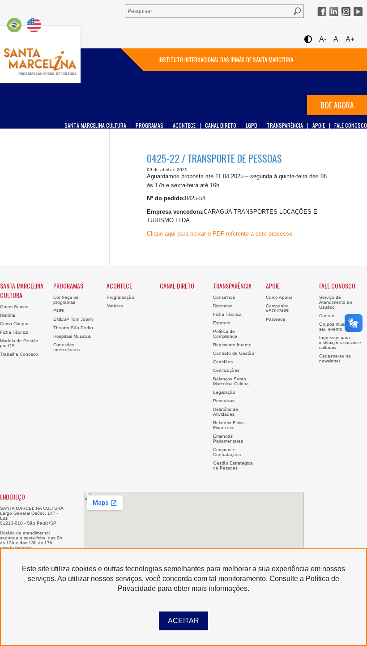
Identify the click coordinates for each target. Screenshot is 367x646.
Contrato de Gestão (233, 353)
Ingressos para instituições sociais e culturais (340, 342)
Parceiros (275, 319)
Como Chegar (14, 323)
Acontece (184, 125)
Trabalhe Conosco (19, 354)
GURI (58, 310)
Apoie (318, 125)
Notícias (115, 305)
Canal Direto (220, 125)
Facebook (321, 11)
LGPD (251, 125)
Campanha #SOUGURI (278, 308)
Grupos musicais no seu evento (339, 327)
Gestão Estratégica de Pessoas (233, 465)
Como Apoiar (279, 297)
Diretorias (222, 305)
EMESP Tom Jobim (73, 319)
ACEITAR (183, 620)
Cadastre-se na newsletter (335, 358)
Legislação (224, 392)
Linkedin (333, 11)
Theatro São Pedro (73, 327)
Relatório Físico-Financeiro (229, 425)
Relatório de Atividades (225, 412)
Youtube (358, 11)
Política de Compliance (225, 334)
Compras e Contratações (227, 452)
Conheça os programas (65, 300)
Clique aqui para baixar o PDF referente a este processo (219, 233)
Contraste (307, 39)
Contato (327, 315)
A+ (350, 39)
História (7, 315)
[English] (34, 24)
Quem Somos (14, 306)
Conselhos (224, 297)
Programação (120, 297)
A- (322, 39)
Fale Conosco (350, 125)
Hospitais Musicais (72, 336)
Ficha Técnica (14, 332)
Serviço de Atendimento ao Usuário (335, 302)
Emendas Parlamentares (228, 439)
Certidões (223, 361)
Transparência (285, 125)
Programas (149, 125)
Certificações (226, 370)
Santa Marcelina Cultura (40, 54)
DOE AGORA (337, 105)
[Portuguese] (14, 24)
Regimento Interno (232, 344)
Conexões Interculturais (66, 347)
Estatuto (221, 322)
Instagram (345, 11)
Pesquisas (224, 400)
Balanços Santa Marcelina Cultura (231, 381)
